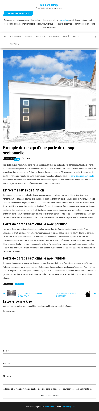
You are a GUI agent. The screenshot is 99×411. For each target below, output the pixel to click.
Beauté (76, 36)
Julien (27, 159)
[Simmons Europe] (4, 37)
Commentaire (9, 311)
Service (14, 44)
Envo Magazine (69, 406)
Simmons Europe (49, 5)
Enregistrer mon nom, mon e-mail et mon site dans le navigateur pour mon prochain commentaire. (48, 389)
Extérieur (19, 284)
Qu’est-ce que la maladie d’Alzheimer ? (66, 294)
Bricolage (40, 36)
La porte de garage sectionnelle (81, 176)
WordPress (49, 406)
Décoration (15, 36)
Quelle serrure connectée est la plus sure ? (30, 294)
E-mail (6, 363)
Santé (66, 36)
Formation (54, 36)
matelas (64, 20)
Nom (6, 351)
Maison (28, 36)
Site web (7, 376)
